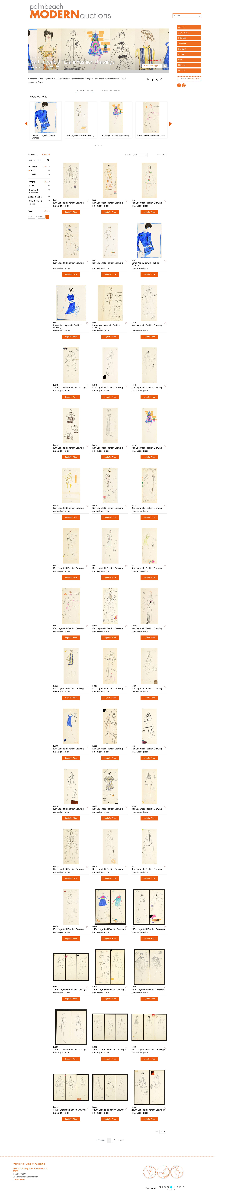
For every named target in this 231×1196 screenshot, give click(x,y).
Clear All (46, 155)
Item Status (32, 166)
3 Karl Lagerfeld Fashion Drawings (70, 990)
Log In (182, 70)
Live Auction (40, 57)
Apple (197, 78)
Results (182, 49)
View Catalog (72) (152, 66)
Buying (182, 38)
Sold (41, 175)
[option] (45, 121)
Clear (46, 166)
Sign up (182, 65)
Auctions (183, 32)
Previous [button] (26, 123)
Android (191, 78)
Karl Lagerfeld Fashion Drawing (80, 136)
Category (31, 182)
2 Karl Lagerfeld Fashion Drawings (70, 388)
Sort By (128, 155)
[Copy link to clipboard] (148, 79)
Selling (182, 43)
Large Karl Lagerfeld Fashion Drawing (44, 137)
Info (180, 59)
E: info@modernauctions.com (25, 1177)
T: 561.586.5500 (19, 1174)
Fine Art (31, 186)
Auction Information (110, 90)
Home (181, 27)
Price (30, 211)
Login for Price (71, 212)
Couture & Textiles (35, 197)
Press (181, 54)
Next (120, 1140)
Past (40, 171)
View (158, 155)
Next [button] (170, 123)
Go (47, 217)
